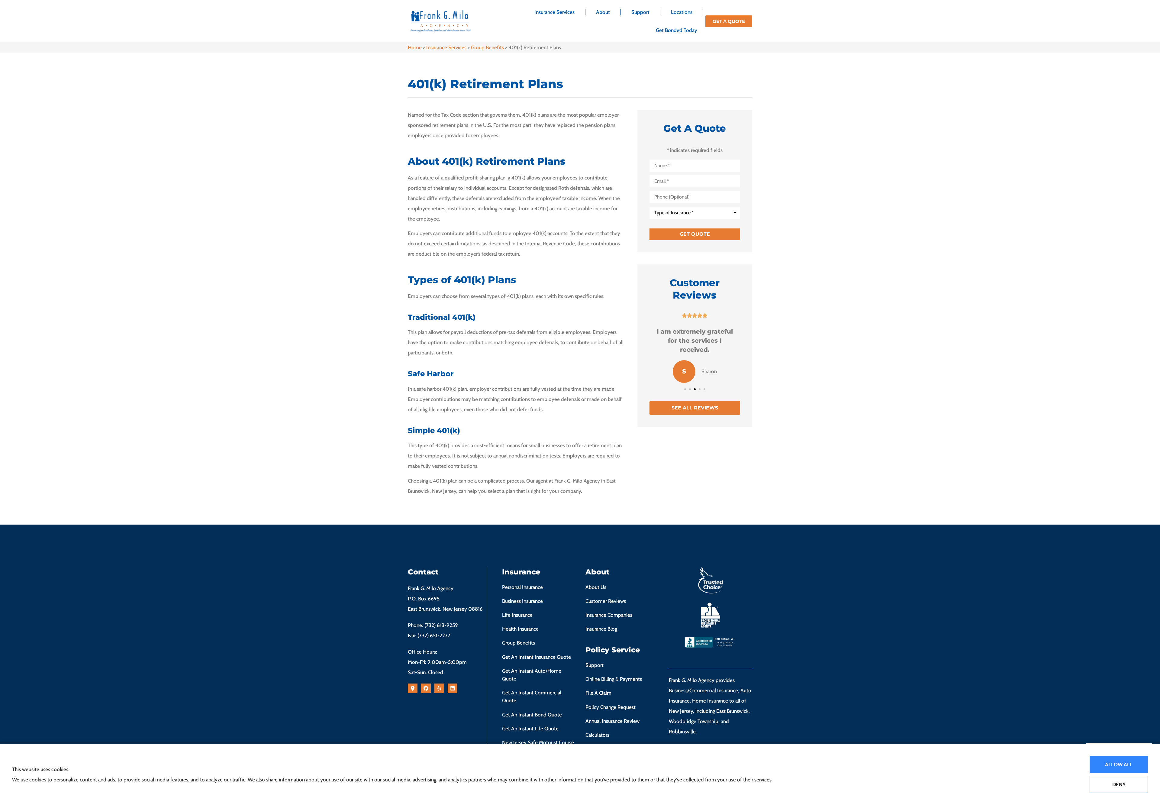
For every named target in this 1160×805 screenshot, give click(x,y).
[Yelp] (439, 688)
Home (415, 47)
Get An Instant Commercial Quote (531, 696)
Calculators (597, 735)
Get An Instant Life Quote (530, 729)
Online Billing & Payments (613, 679)
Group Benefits (487, 47)
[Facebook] (426, 688)
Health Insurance (520, 629)
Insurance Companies (608, 615)
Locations (681, 12)
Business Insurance (522, 601)
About (603, 12)
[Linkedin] (452, 688)
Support (640, 12)
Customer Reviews (605, 601)
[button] (685, 389)
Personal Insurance (522, 587)
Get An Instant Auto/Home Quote (531, 675)
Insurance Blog (601, 629)
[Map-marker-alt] (412, 688)
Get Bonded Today (676, 30)
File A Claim (598, 693)
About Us (595, 587)
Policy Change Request (610, 707)
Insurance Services (554, 12)
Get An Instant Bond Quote (532, 715)
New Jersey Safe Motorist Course (538, 742)
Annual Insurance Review (612, 721)
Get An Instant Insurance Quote (536, 657)
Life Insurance (517, 615)
